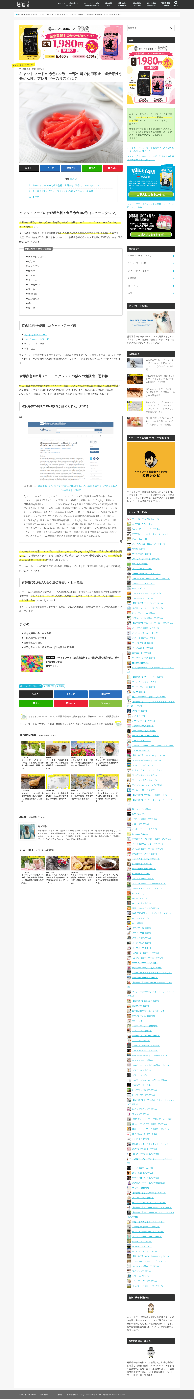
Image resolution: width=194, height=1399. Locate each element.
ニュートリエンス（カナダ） (145, 1026)
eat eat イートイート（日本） (145, 735)
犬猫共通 (132, 278)
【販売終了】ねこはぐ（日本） (146, 1001)
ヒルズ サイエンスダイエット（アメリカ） (151, 1144)
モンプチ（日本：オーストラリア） (148, 958)
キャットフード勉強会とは (68, 4)
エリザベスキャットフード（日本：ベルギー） (153, 745)
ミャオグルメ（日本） (142, 943)
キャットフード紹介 (92, 4)
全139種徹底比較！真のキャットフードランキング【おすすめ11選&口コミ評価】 (160, 379)
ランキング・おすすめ (138, 270)
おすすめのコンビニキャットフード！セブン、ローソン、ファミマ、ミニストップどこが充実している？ (159, 407)
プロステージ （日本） (142, 1085)
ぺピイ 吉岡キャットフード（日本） (148, 1222)
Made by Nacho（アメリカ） (145, 963)
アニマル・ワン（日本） (143, 1197)
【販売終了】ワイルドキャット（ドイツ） (151, 1256)
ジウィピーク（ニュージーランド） (148, 1286)
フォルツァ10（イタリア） (144, 790)
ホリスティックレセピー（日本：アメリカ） (152, 839)
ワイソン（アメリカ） (142, 1271)
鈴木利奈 (42, 826)
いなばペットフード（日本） (145, 854)
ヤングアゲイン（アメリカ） (145, 1281)
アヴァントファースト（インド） (147, 593)
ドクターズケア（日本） (143, 726)
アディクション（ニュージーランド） (149, 544)
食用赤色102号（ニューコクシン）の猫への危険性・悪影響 (61, 191)
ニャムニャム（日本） (142, 1031)
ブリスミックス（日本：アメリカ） (148, 618)
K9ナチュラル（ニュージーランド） (148, 770)
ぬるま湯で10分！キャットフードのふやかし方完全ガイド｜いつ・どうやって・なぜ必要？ (160, 365)
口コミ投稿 (151, 4)
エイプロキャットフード (36, 339)
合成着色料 (49, 686)
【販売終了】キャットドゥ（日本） (148, 677)
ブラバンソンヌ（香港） (143, 643)
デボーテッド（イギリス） (144, 721)
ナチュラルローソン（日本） (145, 977)
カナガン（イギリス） (142, 653)
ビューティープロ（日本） (144, 613)
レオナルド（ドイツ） (142, 903)
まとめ (34, 197)
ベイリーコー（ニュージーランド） (148, 608)
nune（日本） (138, 1021)
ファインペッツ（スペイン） (145, 775)
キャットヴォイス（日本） (144, 687)
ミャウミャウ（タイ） (142, 948)
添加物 (61, 686)
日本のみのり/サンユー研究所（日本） (149, 1011)
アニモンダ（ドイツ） (142, 568)
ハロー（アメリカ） (141, 824)
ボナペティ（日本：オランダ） (146, 628)
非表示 (73, 179)
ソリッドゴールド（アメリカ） (146, 1178)
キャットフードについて (31, 686)
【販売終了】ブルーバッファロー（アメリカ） (153, 623)
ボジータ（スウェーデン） (144, 638)
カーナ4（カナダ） (140, 663)
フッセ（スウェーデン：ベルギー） (148, 844)
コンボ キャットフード (35, 334)
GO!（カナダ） (139, 814)
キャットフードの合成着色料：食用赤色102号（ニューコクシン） (64, 185)
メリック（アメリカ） (142, 938)
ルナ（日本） (138, 923)
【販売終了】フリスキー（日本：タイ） (150, 795)
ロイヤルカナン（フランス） (145, 1134)
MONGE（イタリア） (142, 1246)
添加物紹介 (137, 4)
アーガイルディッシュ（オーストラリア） (151, 578)
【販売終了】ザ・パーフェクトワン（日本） (152, 1207)
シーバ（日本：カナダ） (143, 1168)
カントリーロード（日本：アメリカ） (149, 697)
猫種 (130, 293)
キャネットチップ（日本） (144, 658)
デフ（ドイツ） (139, 716)
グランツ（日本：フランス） (145, 819)
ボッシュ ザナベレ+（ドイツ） (146, 633)
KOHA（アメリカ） (141, 898)
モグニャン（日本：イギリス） (146, 953)
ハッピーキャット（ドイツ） (145, 829)
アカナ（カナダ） (140, 539)
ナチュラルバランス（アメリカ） (147, 968)
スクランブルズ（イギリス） (145, 1149)
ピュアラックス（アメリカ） (145, 1090)
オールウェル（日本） (142, 554)
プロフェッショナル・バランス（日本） (150, 1080)
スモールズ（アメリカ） (143, 1173)
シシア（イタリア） (141, 1139)
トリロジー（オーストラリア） (146, 1227)
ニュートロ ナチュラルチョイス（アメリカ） (152, 972)
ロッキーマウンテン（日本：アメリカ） (150, 1124)
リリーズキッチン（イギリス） (146, 908)
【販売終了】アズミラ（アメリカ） (148, 603)
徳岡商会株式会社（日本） (144, 868)
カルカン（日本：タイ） (143, 878)
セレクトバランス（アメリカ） (146, 1154)
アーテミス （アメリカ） (143, 583)
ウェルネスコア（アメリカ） (145, 1251)
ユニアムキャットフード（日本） (147, 1236)
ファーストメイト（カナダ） (145, 780)
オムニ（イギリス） (141, 1040)
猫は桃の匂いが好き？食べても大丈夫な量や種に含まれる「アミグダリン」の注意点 (159, 421)
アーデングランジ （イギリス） (146, 573)
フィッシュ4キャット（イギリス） (147, 785)
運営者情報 (165, 4)
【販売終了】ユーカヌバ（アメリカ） (149, 755)
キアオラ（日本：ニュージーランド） (149, 883)
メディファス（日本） (142, 928)
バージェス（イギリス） (143, 648)
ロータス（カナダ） (141, 918)
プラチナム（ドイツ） (142, 1070)
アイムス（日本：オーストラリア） (148, 849)
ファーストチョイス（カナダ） (146, 519)
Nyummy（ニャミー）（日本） (146, 1035)
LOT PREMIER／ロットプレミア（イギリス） (152, 913)
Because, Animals (140, 834)
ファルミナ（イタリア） (143, 765)
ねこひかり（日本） (141, 1006)
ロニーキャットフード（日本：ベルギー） (151, 1129)
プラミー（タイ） (140, 1075)
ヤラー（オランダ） (141, 1276)
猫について (133, 285)
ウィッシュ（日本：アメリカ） (146, 1266)
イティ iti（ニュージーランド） (146, 859)
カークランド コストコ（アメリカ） (148, 888)
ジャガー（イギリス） (142, 864)
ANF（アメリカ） (140, 564)
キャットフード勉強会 (99, 1394)
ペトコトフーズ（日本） (143, 1060)
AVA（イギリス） (140, 588)
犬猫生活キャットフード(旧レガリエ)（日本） (152, 1119)
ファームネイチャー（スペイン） (147, 760)
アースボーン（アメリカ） (144, 731)
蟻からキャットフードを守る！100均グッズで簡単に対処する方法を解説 (160, 392)
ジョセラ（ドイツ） (141, 873)
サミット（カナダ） (141, 1188)
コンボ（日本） (139, 692)
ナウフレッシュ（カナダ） (144, 1016)
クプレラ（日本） (140, 711)
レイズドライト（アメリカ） (145, 1109)
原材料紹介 (123, 4)
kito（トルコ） (138, 893)
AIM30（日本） (139, 549)
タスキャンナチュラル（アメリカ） (148, 1231)
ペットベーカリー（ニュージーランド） (150, 1055)
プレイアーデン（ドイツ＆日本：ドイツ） (151, 1065)
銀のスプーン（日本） (142, 809)
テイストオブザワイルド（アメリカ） (149, 1202)
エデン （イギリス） (141, 740)
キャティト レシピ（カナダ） (145, 682)
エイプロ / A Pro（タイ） (143, 524)
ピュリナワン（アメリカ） (144, 1095)
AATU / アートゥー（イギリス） (146, 529)
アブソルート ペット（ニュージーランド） (151, 534)
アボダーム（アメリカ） (143, 598)
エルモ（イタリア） (141, 750)
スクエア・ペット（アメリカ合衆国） (149, 1183)
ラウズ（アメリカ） (141, 1114)
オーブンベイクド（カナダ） (145, 1050)
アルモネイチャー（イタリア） (146, 559)
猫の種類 (108, 4)
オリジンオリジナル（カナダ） (146, 1045)
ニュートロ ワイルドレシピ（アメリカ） (150, 1261)
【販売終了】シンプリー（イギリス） (149, 1193)
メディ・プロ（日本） (142, 933)
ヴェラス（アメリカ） (142, 1241)
